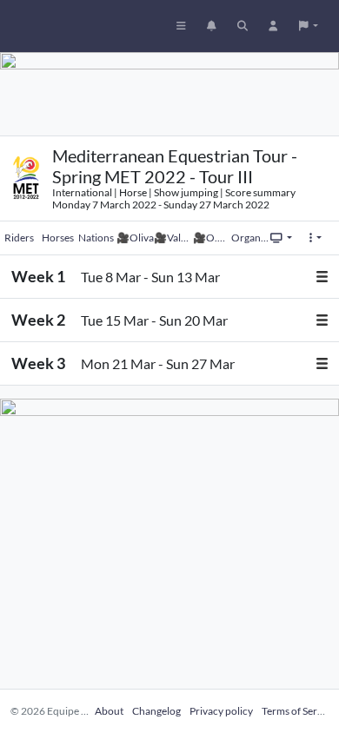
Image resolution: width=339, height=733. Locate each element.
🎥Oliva (135, 237)
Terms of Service (299, 710)
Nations (96, 237)
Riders (19, 237)
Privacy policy (221, 710)
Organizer (250, 237)
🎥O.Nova (212, 237)
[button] (309, 26)
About (109, 710)
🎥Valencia (173, 237)
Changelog (156, 710)
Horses (58, 237)
